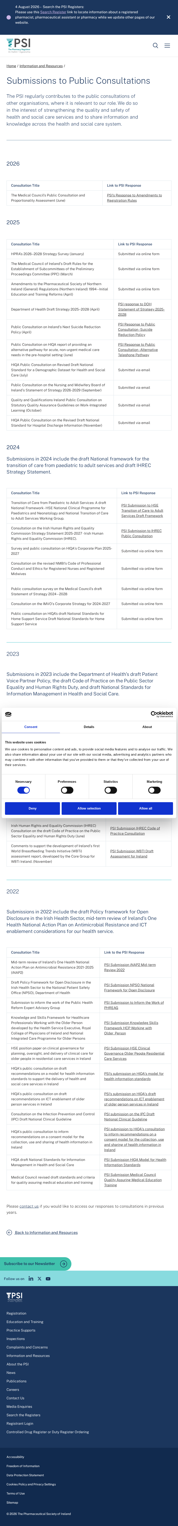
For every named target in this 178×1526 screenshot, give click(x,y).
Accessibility (15, 1457)
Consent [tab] (30, 727)
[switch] (67, 790)
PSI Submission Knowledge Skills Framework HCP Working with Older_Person (131, 1028)
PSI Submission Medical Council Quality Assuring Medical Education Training (133, 1180)
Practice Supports (21, 1330)
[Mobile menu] (167, 45)
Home (11, 66)
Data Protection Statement (25, 1475)
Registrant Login (20, 1423)
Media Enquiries (19, 1407)
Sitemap (12, 1502)
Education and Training (25, 1322)
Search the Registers (23, 1415)
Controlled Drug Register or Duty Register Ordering (48, 1432)
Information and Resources (41, 66)
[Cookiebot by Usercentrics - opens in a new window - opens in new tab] (154, 714)
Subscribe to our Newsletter (30, 1263)
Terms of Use (16, 1493)
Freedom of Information (23, 1466)
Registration (16, 1313)
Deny (32, 808)
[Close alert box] (166, 17)
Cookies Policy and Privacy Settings (31, 1484)
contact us (29, 1206)
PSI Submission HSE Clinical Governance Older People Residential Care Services (134, 1053)
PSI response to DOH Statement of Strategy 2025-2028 (141, 309)
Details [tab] (89, 727)
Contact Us (15, 1398)
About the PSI (18, 1364)
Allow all (145, 808)
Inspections (16, 1339)
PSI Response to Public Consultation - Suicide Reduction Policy (136, 329)
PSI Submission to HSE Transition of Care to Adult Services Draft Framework (142, 510)
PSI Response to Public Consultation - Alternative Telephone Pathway (138, 349)
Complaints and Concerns (27, 1347)
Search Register (53, 12)
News (11, 1373)
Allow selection (89, 808)
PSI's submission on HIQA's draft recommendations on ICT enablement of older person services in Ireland (134, 1099)
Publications (16, 1381)
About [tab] (147, 727)
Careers (13, 1390)
